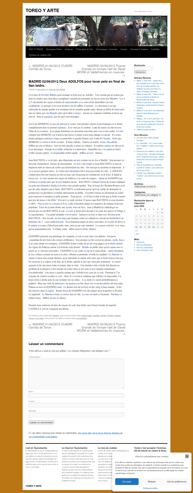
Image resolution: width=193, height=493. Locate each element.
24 (136, 227)
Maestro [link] (116, 254)
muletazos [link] (49, 138)
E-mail (32, 401)
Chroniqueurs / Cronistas (106, 49)
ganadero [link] (48, 116)
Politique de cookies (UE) (40, 54)
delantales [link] (45, 185)
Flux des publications (144, 244)
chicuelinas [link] (74, 170)
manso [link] (104, 127)
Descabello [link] (112, 141)
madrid (117, 315)
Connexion (140, 242)
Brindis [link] (85, 247)
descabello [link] (104, 283)
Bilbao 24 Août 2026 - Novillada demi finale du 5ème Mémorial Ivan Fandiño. (150, 113)
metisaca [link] (73, 283)
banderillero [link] (115, 218)
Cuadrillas (155, 49)
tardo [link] (95, 294)
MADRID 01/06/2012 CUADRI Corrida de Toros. (50, 67)
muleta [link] (109, 149)
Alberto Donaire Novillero (146, 129)
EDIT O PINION (36, 49)
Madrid (56, 315)
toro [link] (121, 131)
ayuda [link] (69, 207)
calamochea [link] (80, 149)
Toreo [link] (41, 207)
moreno (32, 318)
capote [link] (113, 247)
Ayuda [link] (107, 138)
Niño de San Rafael (57, 89)
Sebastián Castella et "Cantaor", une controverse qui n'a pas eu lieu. (150, 167)
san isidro (40, 318)
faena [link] (117, 109)
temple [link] (89, 163)
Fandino (110, 315)
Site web (32, 410)
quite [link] (34, 185)
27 (149, 227)
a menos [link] (77, 112)
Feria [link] (85, 286)
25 (141, 227)
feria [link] (75, 94)
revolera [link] (63, 185)
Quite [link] (101, 178)
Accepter (126, 481)
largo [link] (64, 218)
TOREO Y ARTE (42, 10)
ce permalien (81, 318)
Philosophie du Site (84, 49)
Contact (123, 49)
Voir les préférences (177, 481)
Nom (31, 391)
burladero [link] (33, 221)
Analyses (69, 49)
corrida (103, 315)
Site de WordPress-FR (145, 250)
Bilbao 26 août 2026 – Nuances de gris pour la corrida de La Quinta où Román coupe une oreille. (150, 97)
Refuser (152, 481)
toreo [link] (75, 207)
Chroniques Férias (54, 49)
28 (153, 227)
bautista (96, 315)
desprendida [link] (59, 152)
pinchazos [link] (59, 283)
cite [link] (88, 250)
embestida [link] (33, 109)
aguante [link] (32, 265)
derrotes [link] (36, 290)
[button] (186, 456)
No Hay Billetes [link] (49, 94)
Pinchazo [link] (115, 294)
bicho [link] (53, 141)
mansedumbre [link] (71, 102)
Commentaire (35, 357)
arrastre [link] (89, 105)
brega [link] (97, 185)
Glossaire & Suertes (139, 49)
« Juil (136, 233)
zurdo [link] (115, 239)
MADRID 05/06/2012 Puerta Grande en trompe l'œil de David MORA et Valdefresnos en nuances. (101, 70)
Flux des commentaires (145, 247)
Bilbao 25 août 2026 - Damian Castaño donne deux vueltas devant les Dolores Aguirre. (150, 105)
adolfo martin (86, 315)
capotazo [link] (62, 127)
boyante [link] (60, 221)
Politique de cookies (150, 488)
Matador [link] (114, 98)
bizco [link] (121, 239)
